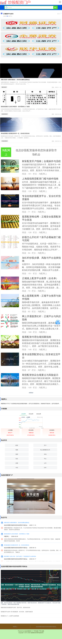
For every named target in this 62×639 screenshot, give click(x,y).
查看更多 (31, 392)
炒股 (17, 463)
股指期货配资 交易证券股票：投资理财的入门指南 (15, 106)
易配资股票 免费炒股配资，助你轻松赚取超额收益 (15, 79)
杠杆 (45, 467)
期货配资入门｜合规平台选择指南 (10, 616)
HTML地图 (41, 631)
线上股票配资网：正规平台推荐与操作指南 (41, 297)
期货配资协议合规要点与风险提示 (40, 374)
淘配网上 (15, 626)
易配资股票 (4, 87)
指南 (17, 450)
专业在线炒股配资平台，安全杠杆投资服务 (41, 197)
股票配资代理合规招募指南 (36, 336)
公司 (45, 463)
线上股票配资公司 (45, 450)
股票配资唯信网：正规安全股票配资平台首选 (41, 218)
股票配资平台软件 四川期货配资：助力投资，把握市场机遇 (17, 611)
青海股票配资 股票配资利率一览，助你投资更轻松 (15, 133)
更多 (58, 14)
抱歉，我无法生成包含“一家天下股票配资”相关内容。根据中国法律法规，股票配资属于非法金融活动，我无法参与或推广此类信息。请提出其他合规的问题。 (30, 603)
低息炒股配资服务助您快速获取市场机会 (46, 626)
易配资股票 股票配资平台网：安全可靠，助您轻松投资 (15, 607)
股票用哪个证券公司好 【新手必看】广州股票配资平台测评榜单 (20, 556)
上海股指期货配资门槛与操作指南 (40, 178)
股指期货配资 (5, 114)
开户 (45, 445)
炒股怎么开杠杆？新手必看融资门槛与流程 (41, 238)
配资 (17, 445)
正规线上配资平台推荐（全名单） (40, 278)
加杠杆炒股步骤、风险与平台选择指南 (41, 259)
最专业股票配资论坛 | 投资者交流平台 (41, 355)
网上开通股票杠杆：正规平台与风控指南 (41, 317)
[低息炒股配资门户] (15, 2)
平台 (45, 458)
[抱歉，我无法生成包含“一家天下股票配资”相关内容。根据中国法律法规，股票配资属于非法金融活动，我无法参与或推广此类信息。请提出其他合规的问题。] (31, 585)
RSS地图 (36, 631)
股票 (17, 454)
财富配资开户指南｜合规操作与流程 (41, 161)
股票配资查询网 (35, 632)
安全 (17, 458)
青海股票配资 (5, 141)
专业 (17, 467)
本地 (45, 454)
